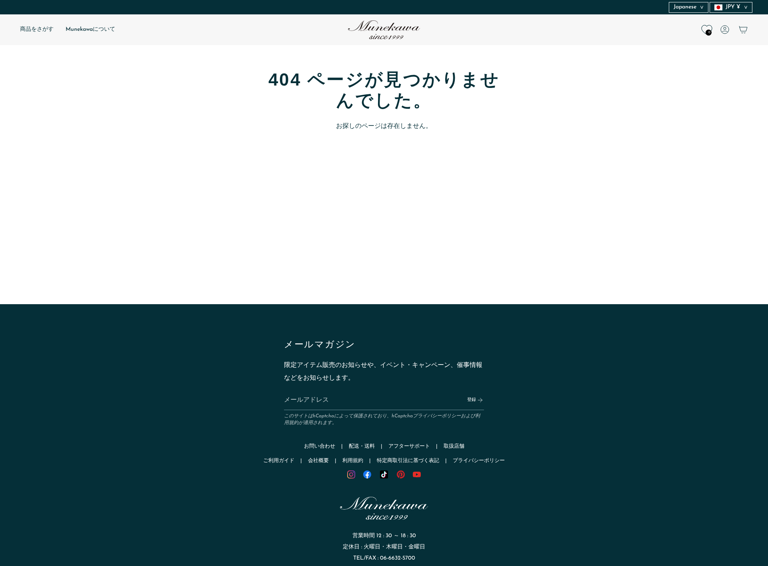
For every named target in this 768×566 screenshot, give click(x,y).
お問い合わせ (319, 446)
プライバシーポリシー (437, 416)
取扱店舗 (454, 446)
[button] (37, 29)
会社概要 (318, 460)
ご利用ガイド (278, 460)
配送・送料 (362, 446)
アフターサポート (409, 446)
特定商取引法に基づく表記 (408, 460)
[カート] (743, 29)
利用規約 (352, 460)
